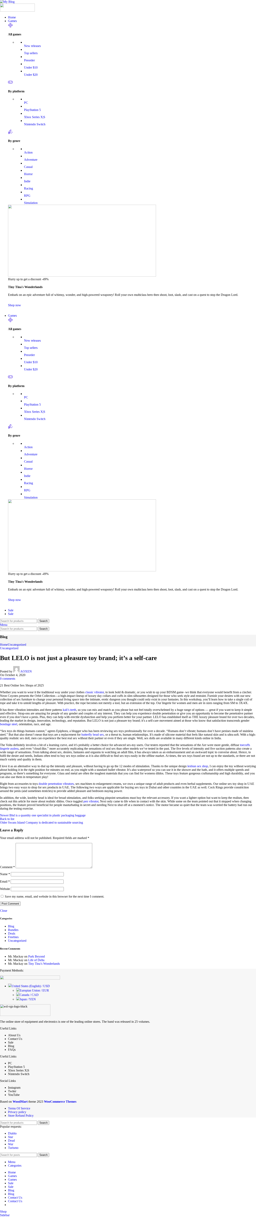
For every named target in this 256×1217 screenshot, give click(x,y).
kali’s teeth (69, 709)
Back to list (7, 819)
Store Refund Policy (21, 1115)
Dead (11, 1140)
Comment (7, 867)
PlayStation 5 (32, 110)
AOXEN (26, 671)
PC (26, 102)
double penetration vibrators (56, 783)
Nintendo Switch (34, 124)
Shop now (14, 305)
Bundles (13, 930)
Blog (11, 926)
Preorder (29, 60)
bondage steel (8, 724)
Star (10, 1137)
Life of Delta (36, 960)
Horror (28, 174)
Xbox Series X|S (34, 117)
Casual (28, 167)
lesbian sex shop (197, 766)
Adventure (30, 159)
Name (5, 874)
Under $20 (31, 74)
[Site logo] (7, 1)
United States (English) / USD (31, 986)
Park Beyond (36, 956)
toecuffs (245, 745)
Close (3, 910)
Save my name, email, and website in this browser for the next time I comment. (54, 896)
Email (5, 881)
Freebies (13, 937)
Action (28, 152)
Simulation (31, 202)
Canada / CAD (29, 995)
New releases (32, 46)
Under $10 (31, 67)
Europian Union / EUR (34, 990)
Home (4, 644)
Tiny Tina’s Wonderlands (44, 963)
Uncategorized (17, 644)
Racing (28, 188)
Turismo (13, 1147)
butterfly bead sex (92, 734)
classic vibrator (94, 692)
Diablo (12, 1133)
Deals (11, 933)
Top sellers (31, 53)
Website (5, 889)
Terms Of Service (19, 1108)
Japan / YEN (28, 999)
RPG (27, 195)
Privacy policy (17, 1112)
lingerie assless (9, 748)
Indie (27, 181)
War (10, 1144)
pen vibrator (90, 801)
